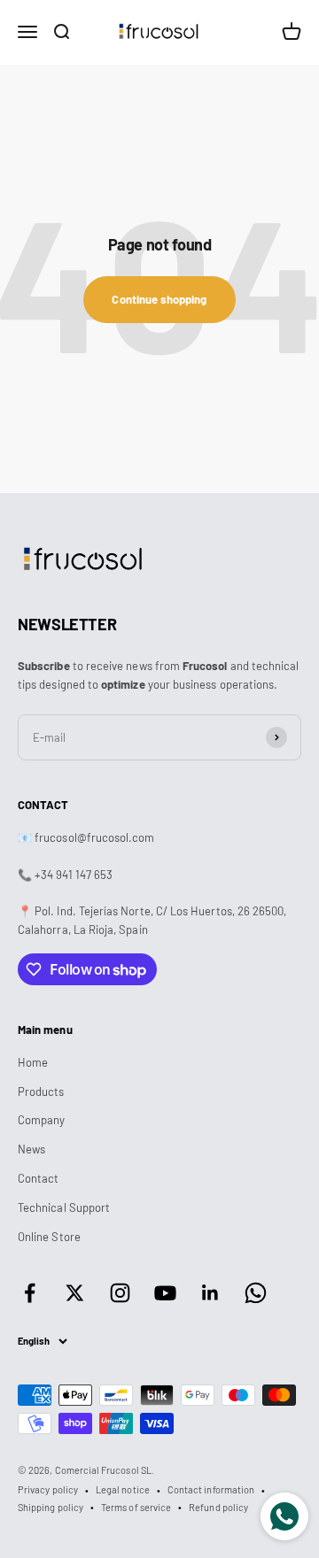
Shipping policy (50, 1507)
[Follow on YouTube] (165, 1293)
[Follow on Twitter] (75, 1293)
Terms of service (136, 1507)
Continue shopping (159, 299)
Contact (38, 1178)
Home (33, 1062)
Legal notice (123, 1489)
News (31, 1149)
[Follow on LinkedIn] (210, 1293)
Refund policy (218, 1507)
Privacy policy (48, 1489)
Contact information (210, 1489)
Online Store (49, 1237)
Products (41, 1091)
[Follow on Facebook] (30, 1293)
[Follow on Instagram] (120, 1293)
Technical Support (64, 1207)
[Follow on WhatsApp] (256, 1293)
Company (41, 1120)
